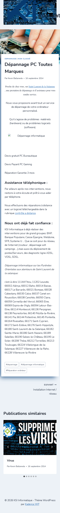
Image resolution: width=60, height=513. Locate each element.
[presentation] (30, 437)
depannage (11, 364)
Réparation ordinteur (16, 370)
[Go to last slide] (8, 446)
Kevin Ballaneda (15, 78)
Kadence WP (32, 504)
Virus (10, 461)
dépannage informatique (32, 364)
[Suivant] (52, 446)
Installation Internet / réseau (45, 389)
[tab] (24, 476)
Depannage (10, 59)
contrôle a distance (25, 213)
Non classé (24, 59)
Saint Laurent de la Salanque (42, 86)
